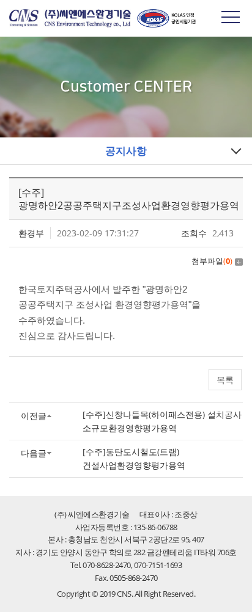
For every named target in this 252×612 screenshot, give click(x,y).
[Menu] (230, 16)
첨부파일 (211, 260)
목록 (225, 379)
